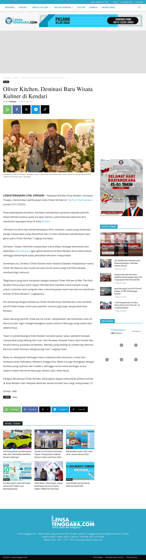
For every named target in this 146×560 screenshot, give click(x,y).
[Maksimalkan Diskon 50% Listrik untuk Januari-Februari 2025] (80, 439)
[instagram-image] (107, 345)
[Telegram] (35, 109)
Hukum (22, 7)
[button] (139, 7)
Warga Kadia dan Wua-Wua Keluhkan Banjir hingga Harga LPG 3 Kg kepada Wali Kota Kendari (128, 277)
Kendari (46, 221)
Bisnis (115, 2)
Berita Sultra (40, 7)
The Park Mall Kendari (79, 200)
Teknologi (139, 2)
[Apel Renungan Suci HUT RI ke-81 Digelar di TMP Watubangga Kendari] (105, 291)
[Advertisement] (73, 52)
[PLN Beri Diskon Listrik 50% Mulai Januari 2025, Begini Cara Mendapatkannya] (17, 471)
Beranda (10, 7)
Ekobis (15, 78)
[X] (26, 109)
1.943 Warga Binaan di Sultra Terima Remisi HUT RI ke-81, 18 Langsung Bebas (127, 305)
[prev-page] (5, 494)
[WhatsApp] (7, 109)
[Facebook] (17, 109)
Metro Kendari (62, 7)
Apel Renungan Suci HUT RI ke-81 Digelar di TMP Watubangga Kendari (128, 291)
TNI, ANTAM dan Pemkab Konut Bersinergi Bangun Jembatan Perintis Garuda (127, 263)
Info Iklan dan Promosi (115, 557)
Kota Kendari (22, 251)
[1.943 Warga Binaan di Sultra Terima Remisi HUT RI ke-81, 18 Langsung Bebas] (105, 305)
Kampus (93, 7)
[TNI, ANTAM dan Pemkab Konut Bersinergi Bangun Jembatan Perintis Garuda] (105, 263)
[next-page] (9, 494)
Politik (81, 7)
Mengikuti (136, 331)
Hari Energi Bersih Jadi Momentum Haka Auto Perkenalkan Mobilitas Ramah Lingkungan (17, 454)
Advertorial (109, 7)
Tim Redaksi (98, 557)
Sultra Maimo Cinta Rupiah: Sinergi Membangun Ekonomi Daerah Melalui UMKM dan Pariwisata (49, 486)
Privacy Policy (131, 557)
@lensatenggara (117, 329)
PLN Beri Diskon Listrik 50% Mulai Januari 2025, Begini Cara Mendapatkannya (16, 486)
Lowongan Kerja (126, 2)
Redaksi (12, 101)
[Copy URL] (45, 109)
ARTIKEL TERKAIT (13, 424)
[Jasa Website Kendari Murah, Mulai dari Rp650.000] (80, 471)
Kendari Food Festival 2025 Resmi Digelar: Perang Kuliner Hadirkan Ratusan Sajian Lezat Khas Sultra (48, 454)
